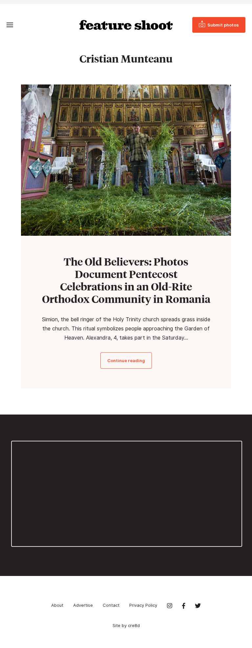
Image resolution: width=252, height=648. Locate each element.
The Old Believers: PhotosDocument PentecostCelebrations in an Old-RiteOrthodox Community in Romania (126, 280)
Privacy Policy (143, 605)
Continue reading (126, 360)
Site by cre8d (126, 625)
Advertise (83, 605)
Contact (111, 605)
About (57, 605)
